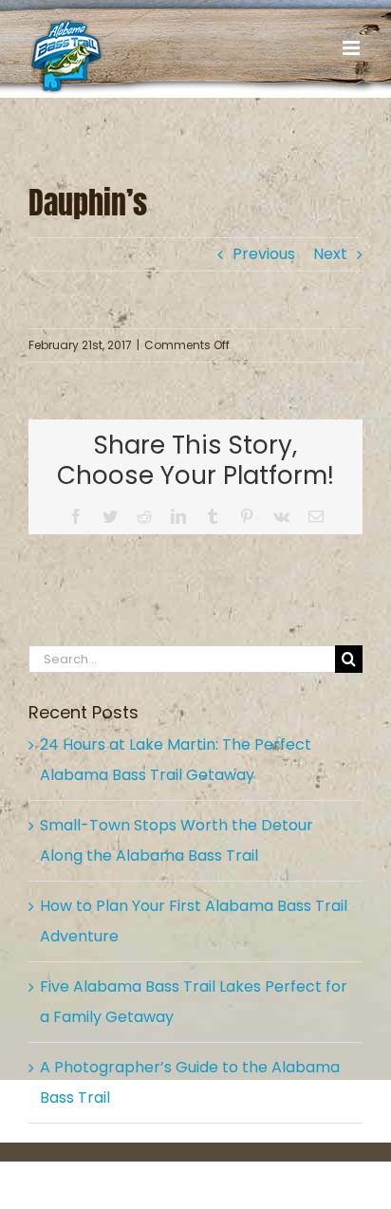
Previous (264, 254)
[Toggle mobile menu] (353, 48)
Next (330, 254)
